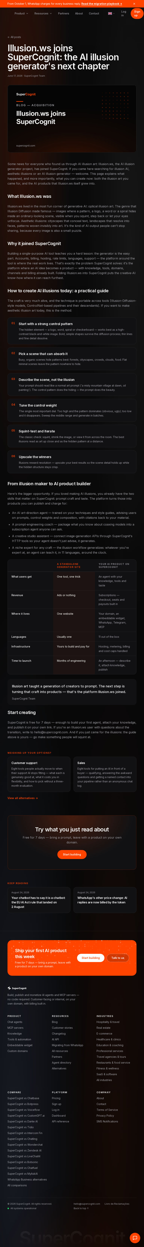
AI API (55, 1039)
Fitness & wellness (108, 1068)
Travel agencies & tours (111, 1056)
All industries (104, 1080)
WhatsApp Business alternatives (27, 1179)
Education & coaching (110, 1045)
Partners (63, 13)
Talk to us (117, 957)
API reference (60, 1121)
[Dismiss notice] (134, 3)
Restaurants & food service (113, 1062)
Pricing (56, 1098)
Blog (55, 1021)
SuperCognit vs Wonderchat (25, 1144)
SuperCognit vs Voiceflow (24, 1109)
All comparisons (17, 1185)
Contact (94, 13)
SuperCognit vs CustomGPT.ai (26, 1115)
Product (20, 13)
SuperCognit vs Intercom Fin (25, 1133)
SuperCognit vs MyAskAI (23, 1173)
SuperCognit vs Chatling (22, 1138)
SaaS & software (107, 1074)
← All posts (14, 37)
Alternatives (59, 1068)
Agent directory (61, 1062)
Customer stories (62, 1027)
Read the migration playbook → (101, 3)
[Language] (111, 13)
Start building (72, 854)
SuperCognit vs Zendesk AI (24, 1150)
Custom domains (18, 1051)
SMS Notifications (107, 1121)
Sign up (137, 13)
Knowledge (15, 1033)
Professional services (110, 1051)
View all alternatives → (23, 798)
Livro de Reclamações (117, 1203)
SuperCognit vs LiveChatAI (24, 1156)
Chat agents (15, 1021)
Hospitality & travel (108, 1021)
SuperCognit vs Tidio (21, 1127)
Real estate (103, 1027)
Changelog (59, 1033)
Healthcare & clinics (109, 1039)
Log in (123, 13)
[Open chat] (135, 1238)
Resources (41, 13)
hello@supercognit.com (87, 1203)
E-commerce (104, 1033)
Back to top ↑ (81, 1208)
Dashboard (59, 1115)
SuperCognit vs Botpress (23, 1104)
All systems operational (23, 1208)
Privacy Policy (105, 1115)
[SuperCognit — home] (72, 988)
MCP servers (15, 1027)
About (79, 13)
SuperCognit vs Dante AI (23, 1121)
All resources (60, 1051)
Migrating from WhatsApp (67, 1045)
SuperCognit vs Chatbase (23, 1098)
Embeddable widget (20, 1045)
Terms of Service (107, 1109)
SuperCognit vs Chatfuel (23, 1167)
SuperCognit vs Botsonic (23, 1162)
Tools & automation (19, 1039)
